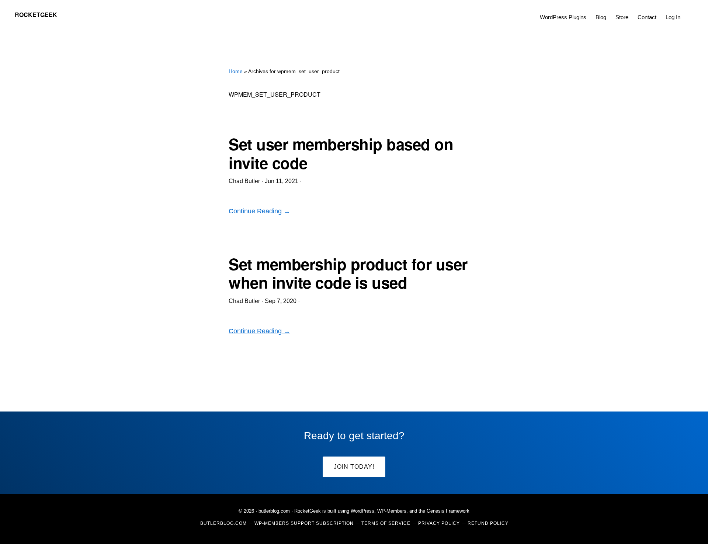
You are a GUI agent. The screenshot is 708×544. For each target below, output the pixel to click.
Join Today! (354, 467)
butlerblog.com (274, 511)
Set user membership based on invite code (341, 153)
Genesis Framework (448, 511)
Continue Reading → (259, 211)
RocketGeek (36, 14)
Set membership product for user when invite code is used (348, 273)
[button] (689, 11)
